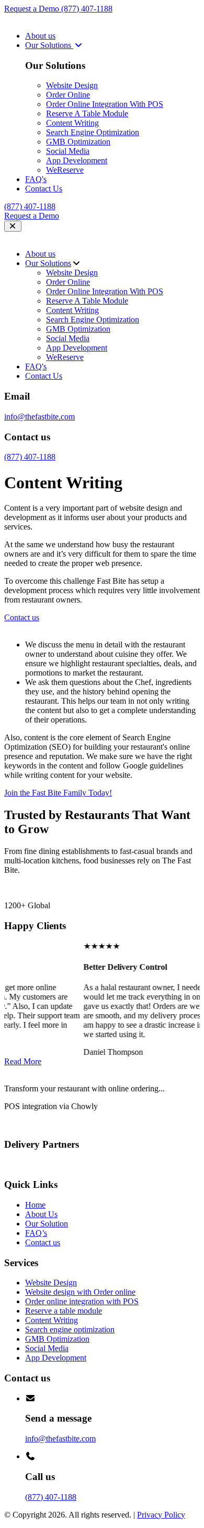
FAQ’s (36, 1233)
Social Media (67, 151)
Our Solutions (49, 45)
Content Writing (72, 122)
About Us (41, 1214)
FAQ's (36, 179)
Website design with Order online (80, 1292)
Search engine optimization (70, 1329)
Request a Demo (32, 8)
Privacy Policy (161, 1514)
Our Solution (46, 1223)
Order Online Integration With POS (104, 104)
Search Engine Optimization (92, 132)
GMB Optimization (78, 141)
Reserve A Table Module (87, 113)
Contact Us (43, 188)
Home (35, 1204)
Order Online (68, 94)
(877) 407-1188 (86, 8)
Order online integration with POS (82, 1301)
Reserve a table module (63, 1310)
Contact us (42, 1242)
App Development (76, 160)
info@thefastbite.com (39, 416)
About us (40, 35)
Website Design (72, 85)
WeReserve (65, 169)
